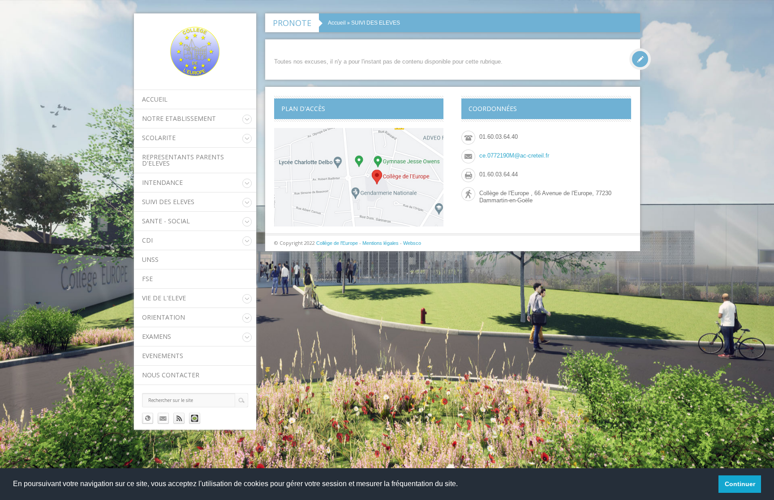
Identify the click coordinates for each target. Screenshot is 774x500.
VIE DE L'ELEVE (164, 298)
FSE (147, 278)
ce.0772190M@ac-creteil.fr (514, 155)
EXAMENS (156, 336)
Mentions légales (380, 243)
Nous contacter (170, 375)
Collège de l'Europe (337, 243)
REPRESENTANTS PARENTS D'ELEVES (183, 160)
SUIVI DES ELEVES (168, 201)
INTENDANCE (162, 182)
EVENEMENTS (162, 355)
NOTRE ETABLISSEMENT (179, 118)
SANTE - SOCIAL (166, 221)
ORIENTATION (163, 317)
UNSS (150, 259)
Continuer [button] (740, 483)
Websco (412, 243)
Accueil (155, 99)
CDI (147, 240)
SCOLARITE (159, 137)
